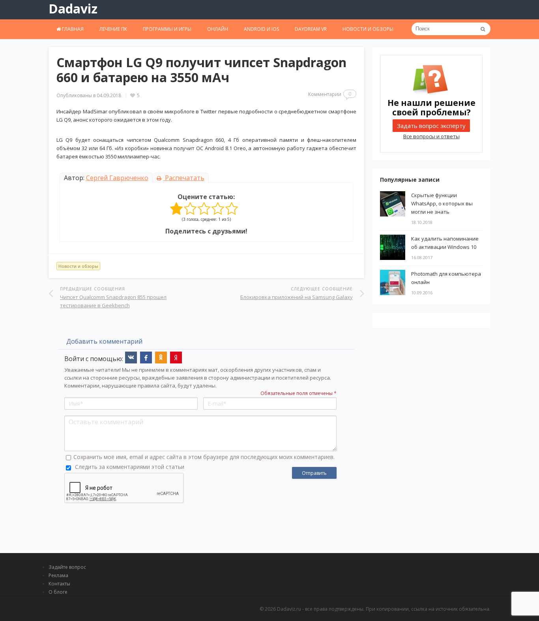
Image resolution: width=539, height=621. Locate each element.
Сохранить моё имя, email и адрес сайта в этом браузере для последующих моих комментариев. (204, 457)
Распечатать (183, 177)
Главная (72, 29)
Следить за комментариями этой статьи (129, 466)
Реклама (58, 575)
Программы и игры (167, 29)
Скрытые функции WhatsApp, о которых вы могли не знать (442, 203)
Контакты (59, 583)
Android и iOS (261, 29)
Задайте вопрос (67, 567)
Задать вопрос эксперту (431, 126)
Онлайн (217, 29)
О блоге (58, 592)
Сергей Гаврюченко (117, 177)
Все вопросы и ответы (431, 136)
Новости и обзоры (367, 29)
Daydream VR (311, 29)
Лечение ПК (113, 29)
